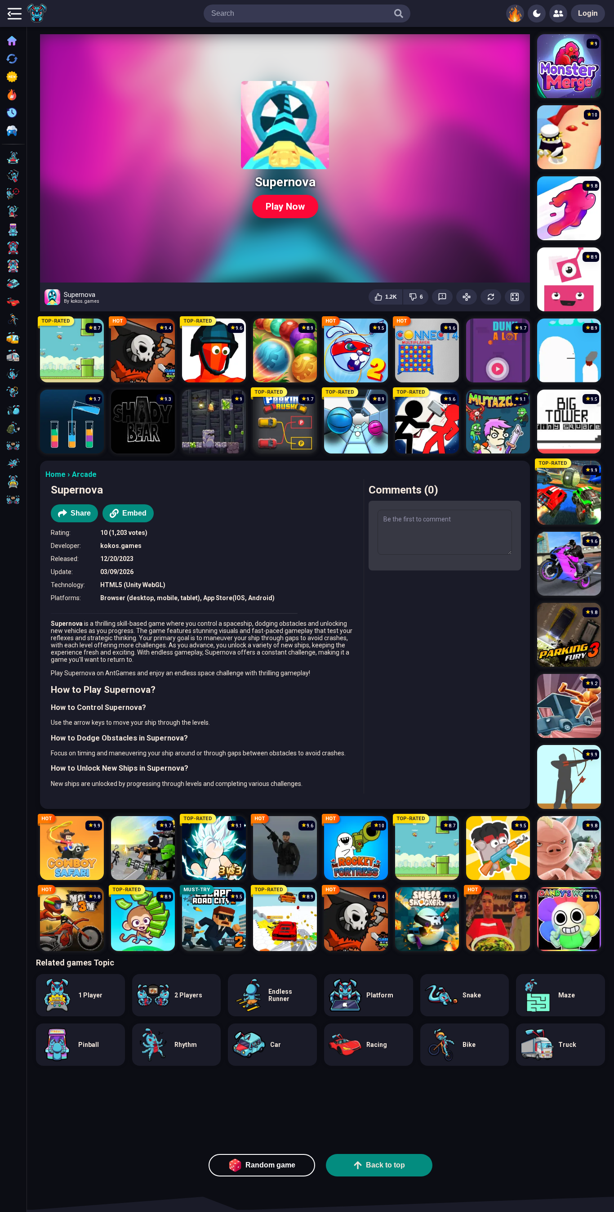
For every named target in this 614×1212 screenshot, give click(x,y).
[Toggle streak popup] (515, 13)
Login (588, 13)
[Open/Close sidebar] (14, 13)
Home (55, 474)
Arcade (84, 474)
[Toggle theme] (537, 13)
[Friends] (558, 13)
